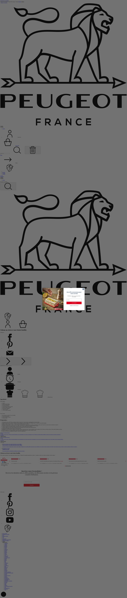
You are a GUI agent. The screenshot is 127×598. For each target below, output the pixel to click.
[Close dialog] (83, 289)
